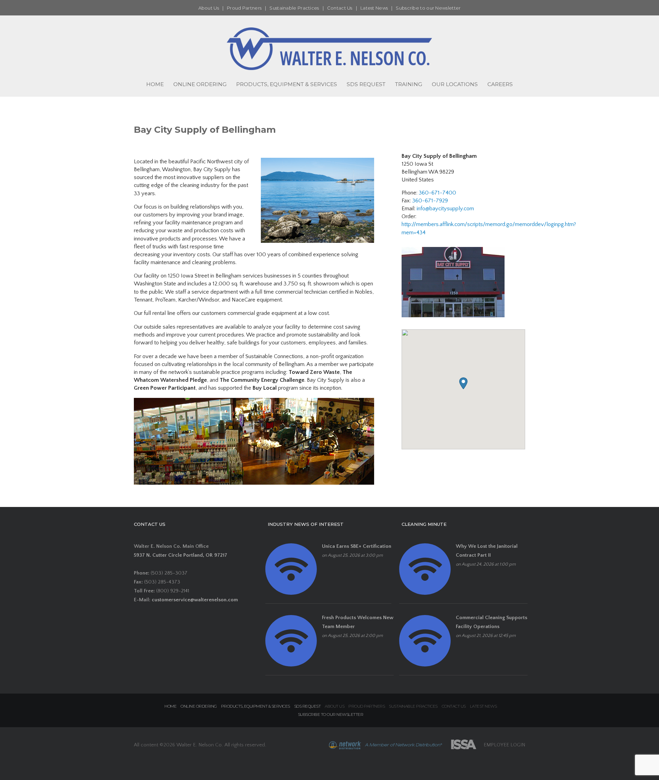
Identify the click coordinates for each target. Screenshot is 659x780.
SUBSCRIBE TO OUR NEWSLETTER (330, 714)
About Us (208, 8)
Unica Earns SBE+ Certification (356, 546)
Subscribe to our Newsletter (428, 8)
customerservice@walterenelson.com (195, 600)
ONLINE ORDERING (200, 84)
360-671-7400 (437, 193)
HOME (155, 84)
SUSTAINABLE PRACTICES (413, 706)
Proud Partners (244, 8)
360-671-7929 (430, 201)
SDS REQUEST (366, 84)
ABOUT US (334, 706)
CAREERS (500, 84)
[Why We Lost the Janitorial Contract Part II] (425, 569)
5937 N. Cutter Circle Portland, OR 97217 (180, 555)
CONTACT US (454, 706)
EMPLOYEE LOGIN (504, 744)
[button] (463, 383)
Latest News (374, 8)
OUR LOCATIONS (455, 84)
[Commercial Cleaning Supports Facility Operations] (425, 640)
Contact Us (339, 8)
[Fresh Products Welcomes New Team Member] (291, 640)
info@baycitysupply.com (445, 208)
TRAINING (408, 84)
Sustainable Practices (294, 8)
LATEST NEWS (483, 706)
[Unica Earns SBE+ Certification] (291, 569)
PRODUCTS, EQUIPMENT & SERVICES (286, 84)
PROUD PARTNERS (366, 706)
